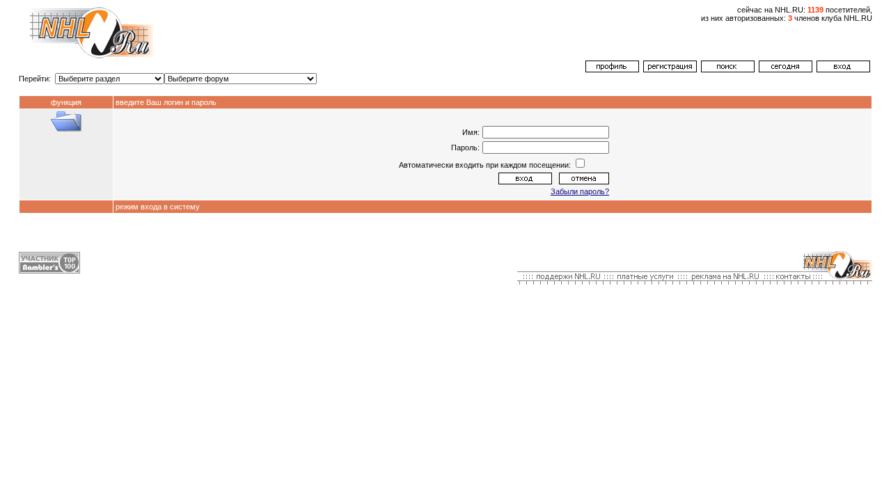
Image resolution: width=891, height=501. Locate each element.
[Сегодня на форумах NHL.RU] (785, 69)
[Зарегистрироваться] (670, 69)
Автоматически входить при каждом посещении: (486, 165)
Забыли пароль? (580, 191)
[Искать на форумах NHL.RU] (728, 69)
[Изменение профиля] (612, 69)
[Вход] (843, 69)
